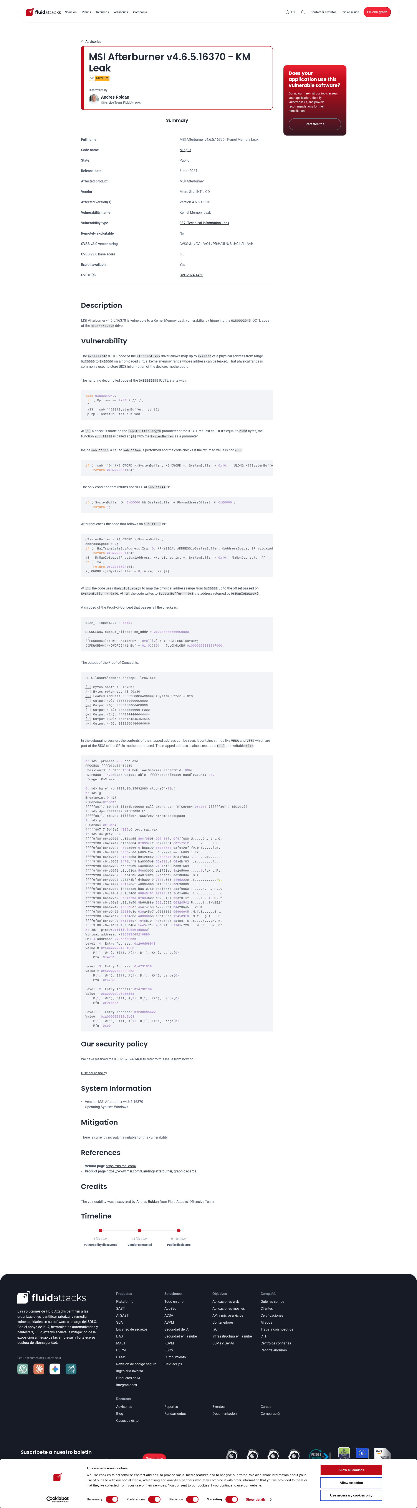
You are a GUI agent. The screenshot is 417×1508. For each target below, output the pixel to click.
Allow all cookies (351, 1470)
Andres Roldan (115, 97)
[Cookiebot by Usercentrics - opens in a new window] (58, 1499)
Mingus (185, 150)
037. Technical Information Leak (204, 223)
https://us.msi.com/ (121, 1166)
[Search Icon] (303, 12)
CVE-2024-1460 (191, 275)
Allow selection (351, 1483)
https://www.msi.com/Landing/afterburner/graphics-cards (151, 1171)
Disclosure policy (94, 1073)
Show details (256, 1499)
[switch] (154, 1499)
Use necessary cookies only (351, 1495)
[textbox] (177, 405)
